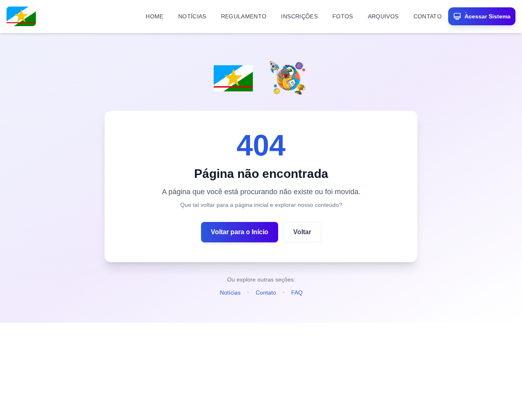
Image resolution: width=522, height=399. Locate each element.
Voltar (302, 231)
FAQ (297, 292)
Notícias (230, 292)
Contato (266, 292)
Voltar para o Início (239, 231)
